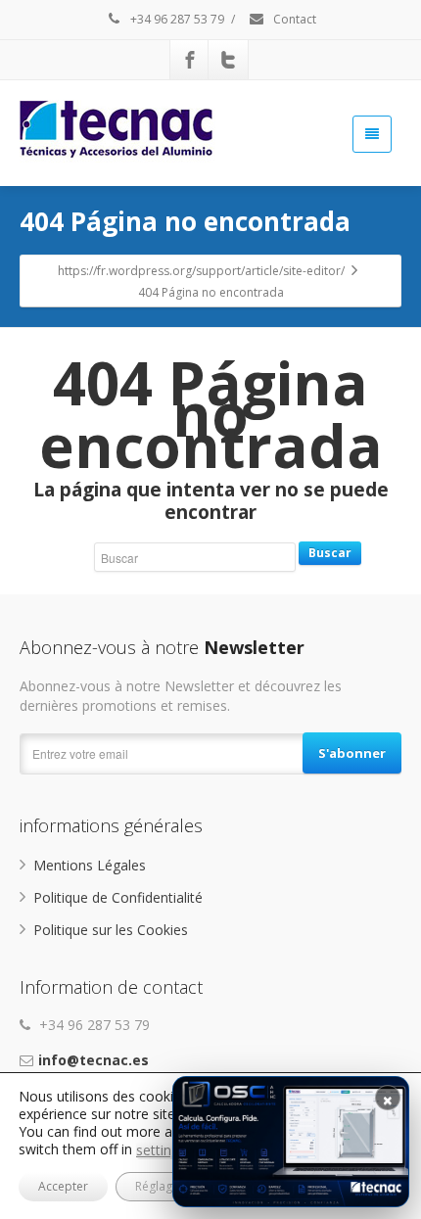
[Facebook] (190, 59)
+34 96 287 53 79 (175, 19)
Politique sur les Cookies (110, 929)
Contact (293, 19)
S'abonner (352, 753)
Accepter (63, 1186)
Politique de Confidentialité (118, 897)
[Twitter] (228, 59)
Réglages (160, 1186)
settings (161, 1150)
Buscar (329, 552)
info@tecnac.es (93, 1060)
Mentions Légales (89, 865)
